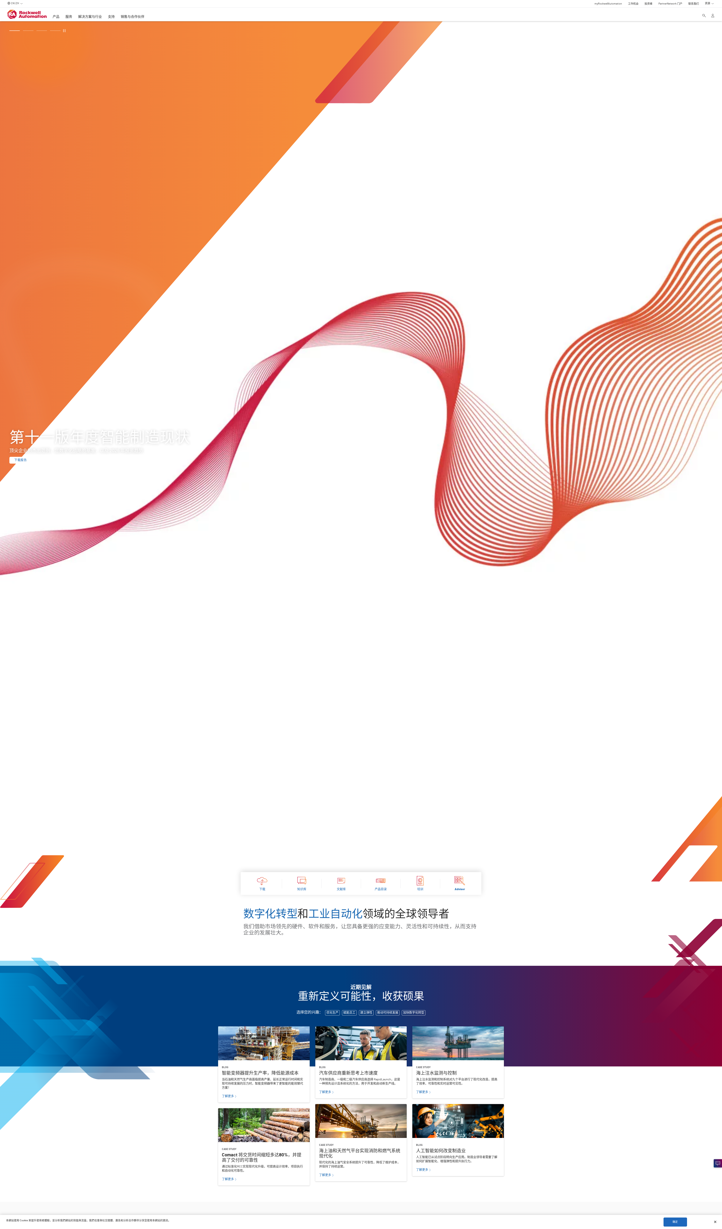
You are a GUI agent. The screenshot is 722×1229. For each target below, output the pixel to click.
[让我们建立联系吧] (718, 1163)
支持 (111, 17)
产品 (56, 17)
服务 (68, 17)
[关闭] (715, 1221)
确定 (675, 1222)
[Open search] (704, 16)
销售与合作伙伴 (132, 17)
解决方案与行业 (90, 17)
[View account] (712, 16)
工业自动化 (336, 914)
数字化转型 (270, 914)
